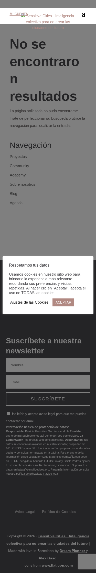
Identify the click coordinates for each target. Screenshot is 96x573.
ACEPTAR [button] (63, 302)
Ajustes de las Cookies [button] (29, 302)
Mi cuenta (19, 14)
